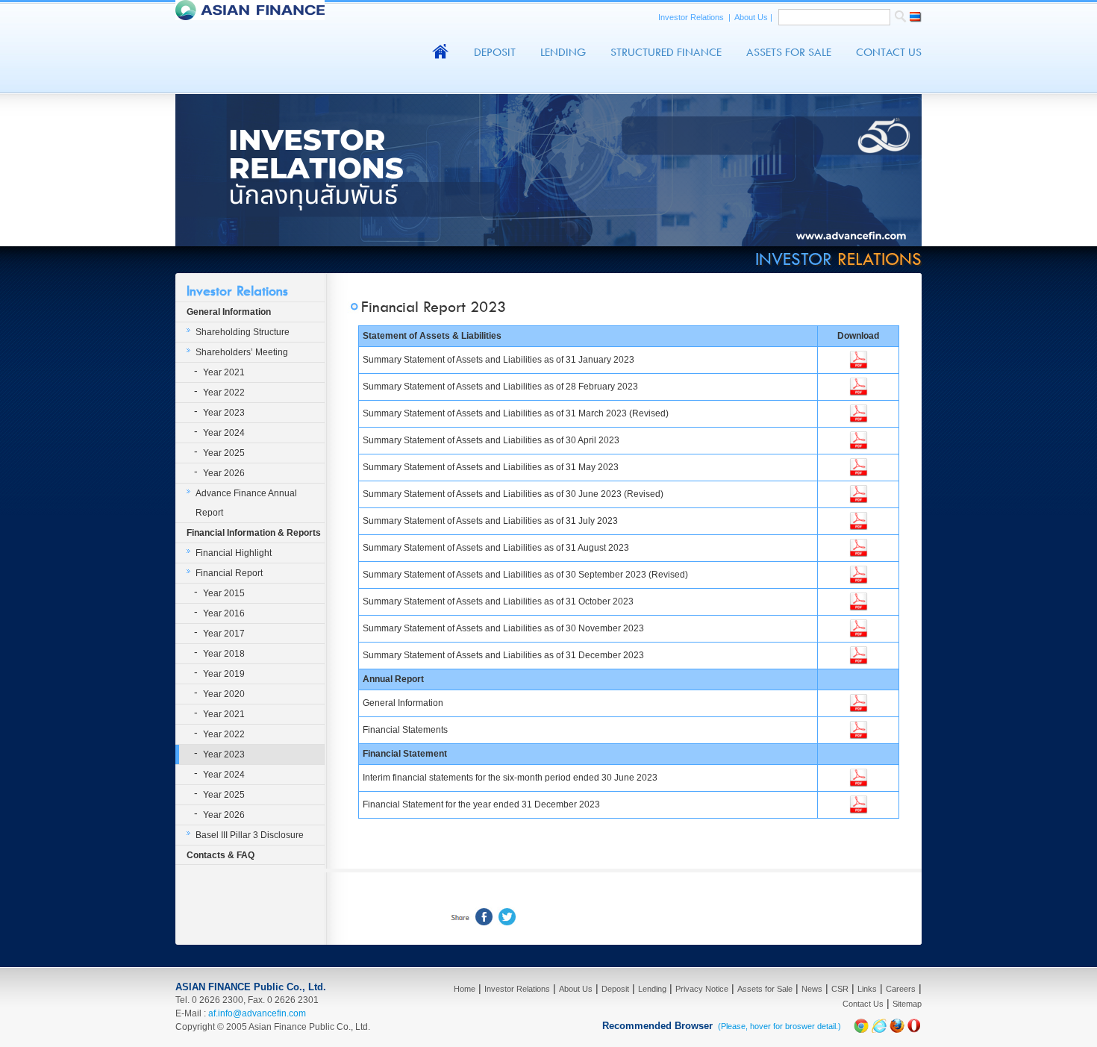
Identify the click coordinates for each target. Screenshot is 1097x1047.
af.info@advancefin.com (257, 1013)
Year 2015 (224, 593)
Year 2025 (224, 453)
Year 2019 (224, 674)
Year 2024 (224, 433)
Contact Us (889, 52)
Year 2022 (224, 392)
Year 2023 (224, 412)
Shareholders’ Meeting (242, 352)
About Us (752, 17)
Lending (563, 52)
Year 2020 (224, 694)
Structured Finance (666, 52)
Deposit (495, 52)
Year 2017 (224, 633)
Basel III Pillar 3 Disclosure (250, 835)
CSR (839, 988)
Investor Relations (692, 17)
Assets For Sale (788, 52)
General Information (229, 312)
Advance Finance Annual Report (246, 503)
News (811, 988)
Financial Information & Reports (254, 533)
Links (867, 988)
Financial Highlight (234, 553)
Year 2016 (224, 613)
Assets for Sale (765, 988)
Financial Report (229, 573)
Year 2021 (224, 372)
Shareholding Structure (243, 332)
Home (464, 988)
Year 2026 (224, 473)
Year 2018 (224, 653)
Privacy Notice (701, 988)
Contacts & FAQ (220, 855)
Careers (901, 988)
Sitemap (907, 1003)
